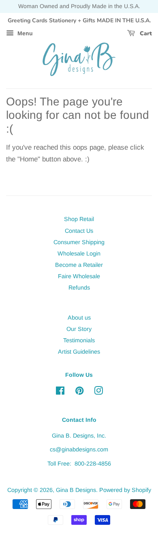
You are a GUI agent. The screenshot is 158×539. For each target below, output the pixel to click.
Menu (24, 33)
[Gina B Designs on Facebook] (60, 392)
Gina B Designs (76, 490)
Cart (145, 33)
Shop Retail (79, 219)
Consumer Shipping (79, 242)
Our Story (79, 329)
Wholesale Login (79, 253)
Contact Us (79, 231)
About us (79, 317)
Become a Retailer (79, 265)
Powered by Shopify (125, 490)
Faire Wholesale (79, 276)
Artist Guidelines (79, 351)
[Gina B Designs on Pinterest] (79, 392)
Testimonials (79, 340)
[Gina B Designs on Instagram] (98, 392)
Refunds (79, 287)
